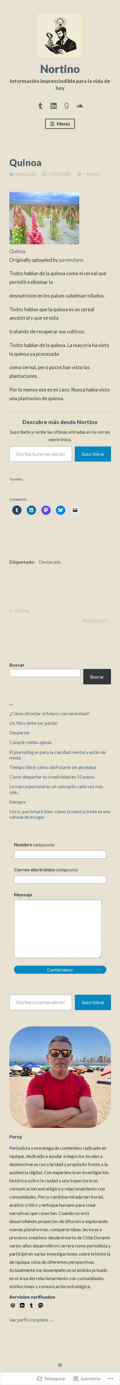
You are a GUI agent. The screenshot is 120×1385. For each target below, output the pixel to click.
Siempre (17, 801)
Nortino (60, 68)
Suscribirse (93, 454)
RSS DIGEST (94, 622)
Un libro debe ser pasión (33, 723)
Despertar (19, 732)
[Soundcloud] (79, 105)
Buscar (16, 664)
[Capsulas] (40, 105)
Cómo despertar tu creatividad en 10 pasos (52, 776)
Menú (63, 124)
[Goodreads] (66, 105)
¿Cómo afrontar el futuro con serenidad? (49, 713)
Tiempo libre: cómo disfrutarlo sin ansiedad (52, 767)
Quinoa (17, 251)
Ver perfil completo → (31, 1319)
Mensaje (23, 894)
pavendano (71, 260)
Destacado (25, 174)
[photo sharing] (44, 242)
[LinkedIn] (54, 105)
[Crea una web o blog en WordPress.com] (60, 1365)
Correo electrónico (46, 869)
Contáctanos (60, 969)
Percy (15, 1137)
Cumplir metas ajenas (30, 742)
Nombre (34, 844)
